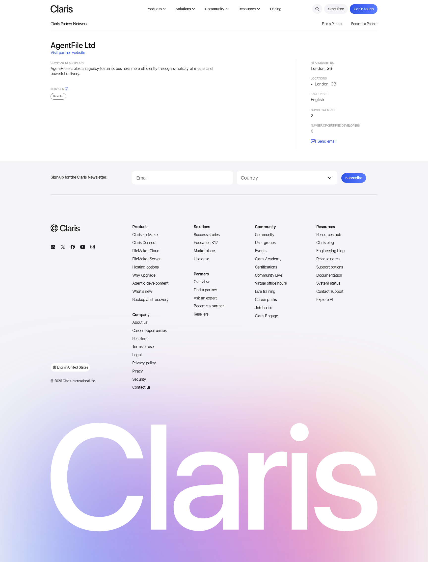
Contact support (330, 291)
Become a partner (209, 306)
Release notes (328, 259)
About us (139, 322)
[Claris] (62, 9)
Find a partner (205, 290)
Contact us (141, 387)
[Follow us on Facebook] (72, 247)
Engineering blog (330, 250)
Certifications (266, 267)
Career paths (266, 299)
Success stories (207, 234)
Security (139, 379)
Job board (263, 307)
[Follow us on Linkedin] (53, 247)
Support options (329, 267)
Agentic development (150, 283)
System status (328, 283)
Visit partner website (68, 52)
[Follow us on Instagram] (92, 247)
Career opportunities (149, 330)
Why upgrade (143, 275)
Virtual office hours (271, 283)
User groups (265, 242)
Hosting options (145, 267)
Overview (202, 281)
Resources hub (328, 234)
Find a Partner (332, 24)
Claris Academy (268, 259)
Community (264, 234)
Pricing (276, 9)
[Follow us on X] (62, 247)
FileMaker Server (146, 259)
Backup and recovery (150, 299)
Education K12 (206, 242)
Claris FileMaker (145, 234)
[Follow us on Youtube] (82, 247)
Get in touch (364, 9)
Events (260, 250)
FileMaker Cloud (145, 250)
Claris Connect (144, 242)
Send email (327, 141)
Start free (336, 9)
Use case (201, 259)
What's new (142, 291)
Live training (265, 291)
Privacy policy (144, 363)
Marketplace (204, 250)
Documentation (329, 275)
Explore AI (324, 299)
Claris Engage (266, 316)
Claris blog (325, 242)
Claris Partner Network (69, 23)
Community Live (268, 275)
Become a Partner (364, 24)
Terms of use (143, 346)
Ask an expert (205, 298)
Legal (136, 354)
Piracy (137, 371)
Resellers (139, 338)
